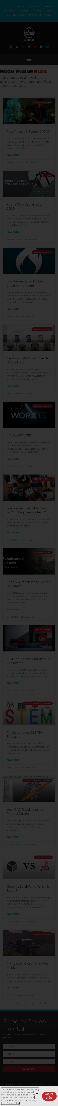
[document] (29, 553)
